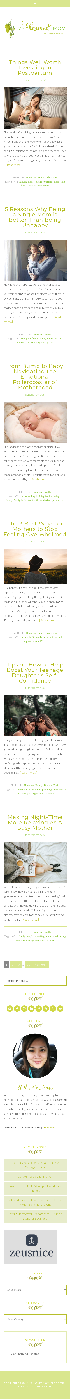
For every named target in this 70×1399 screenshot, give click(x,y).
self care (54, 637)
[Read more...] (14, 164)
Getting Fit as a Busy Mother (35, 1176)
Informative (51, 177)
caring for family (44, 181)
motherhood (43, 185)
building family (27, 181)
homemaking (38, 936)
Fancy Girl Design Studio (36, 1386)
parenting (35, 342)
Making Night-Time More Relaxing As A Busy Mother (35, 822)
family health (20, 500)
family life (59, 181)
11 (28, 964)
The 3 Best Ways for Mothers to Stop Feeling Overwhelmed (35, 529)
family (42, 338)
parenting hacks (50, 789)
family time (24, 936)
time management (30, 940)
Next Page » (41, 964)
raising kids (47, 342)
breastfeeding (28, 496)
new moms (58, 500)
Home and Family (35, 177)
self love (42, 641)
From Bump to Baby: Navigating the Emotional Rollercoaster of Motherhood (35, 377)
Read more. (49, 1127)
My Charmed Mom (35, 29)
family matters (28, 185)
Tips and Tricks (51, 785)
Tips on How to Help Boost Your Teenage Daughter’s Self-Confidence (35, 672)
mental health (28, 637)
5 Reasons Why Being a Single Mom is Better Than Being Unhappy (35, 217)
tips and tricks (46, 793)
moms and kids (54, 338)
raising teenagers (30, 793)
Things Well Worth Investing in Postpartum (35, 67)
